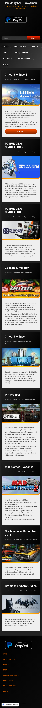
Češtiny (32, 79)
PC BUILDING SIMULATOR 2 (14, 145)
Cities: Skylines (24, 59)
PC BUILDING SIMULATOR (13, 210)
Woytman (26, 79)
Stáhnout (20, 131)
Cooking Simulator (21, 53)
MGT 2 (5, 65)
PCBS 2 (35, 46)
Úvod (5, 46)
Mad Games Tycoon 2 (19, 467)
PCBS (5, 53)
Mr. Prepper (7, 59)
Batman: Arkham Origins (21, 586)
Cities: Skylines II (19, 46)
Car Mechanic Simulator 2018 (20, 532)
